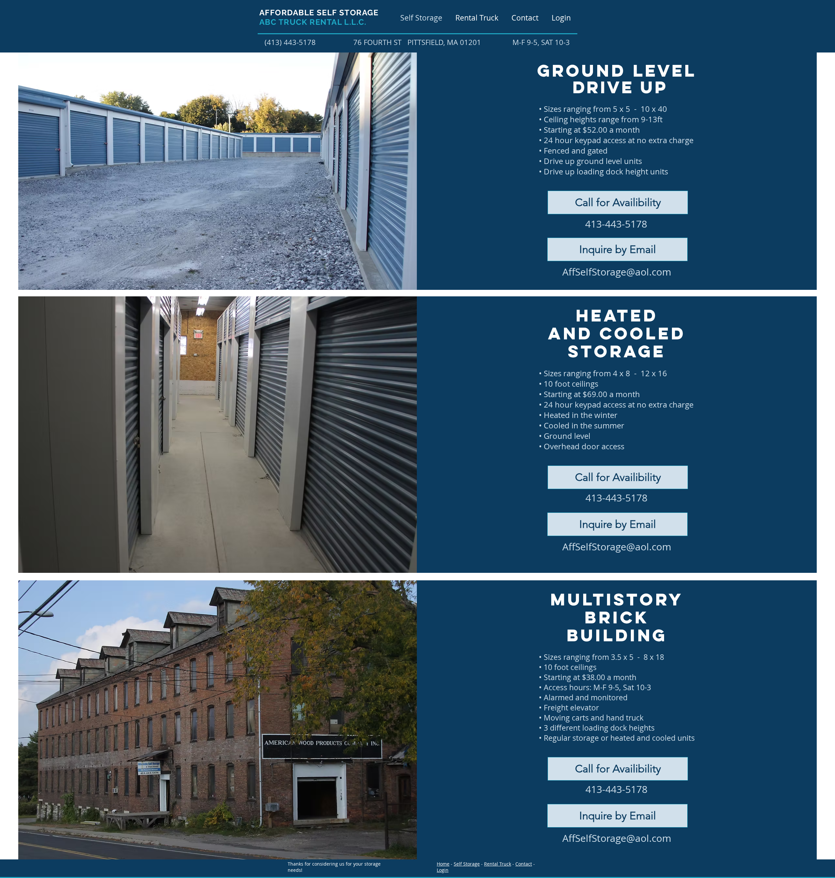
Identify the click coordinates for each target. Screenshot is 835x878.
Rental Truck (497, 864)
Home (443, 864)
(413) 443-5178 (290, 42)
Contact (523, 864)
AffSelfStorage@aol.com (616, 271)
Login (442, 870)
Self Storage (467, 864)
